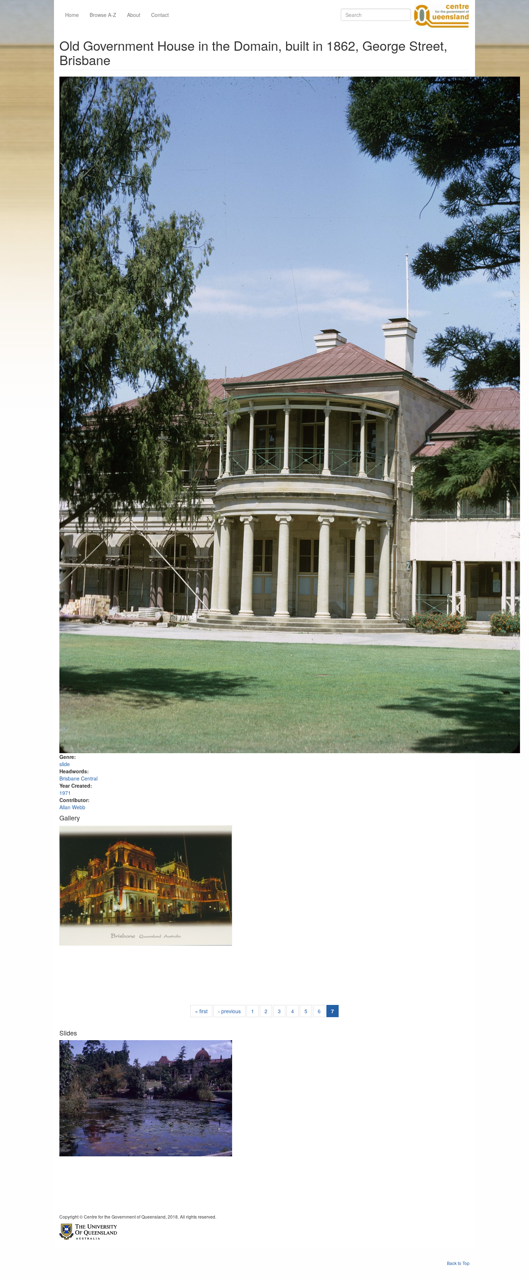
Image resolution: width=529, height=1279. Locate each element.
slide (64, 764)
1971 (65, 792)
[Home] (440, 14)
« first (201, 1011)
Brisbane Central (78, 778)
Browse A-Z (103, 14)
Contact (160, 14)
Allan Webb (72, 807)
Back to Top (458, 1263)
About (133, 14)
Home (72, 14)
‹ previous (229, 1011)
